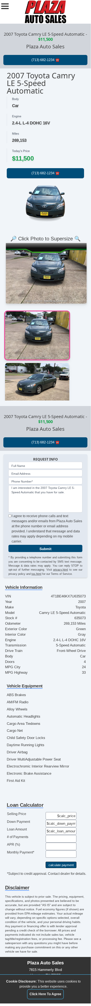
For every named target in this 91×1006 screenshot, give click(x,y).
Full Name (18, 466)
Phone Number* (22, 481)
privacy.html (60, 569)
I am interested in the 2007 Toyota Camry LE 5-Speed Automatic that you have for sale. (43, 490)
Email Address (20, 473)
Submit (45, 549)
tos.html (36, 573)
